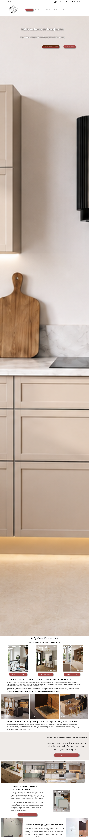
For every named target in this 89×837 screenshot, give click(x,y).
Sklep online (29, 9)
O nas (74, 9)
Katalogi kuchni (48, 9)
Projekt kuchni (38, 9)
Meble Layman (66, 9)
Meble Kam (57, 9)
